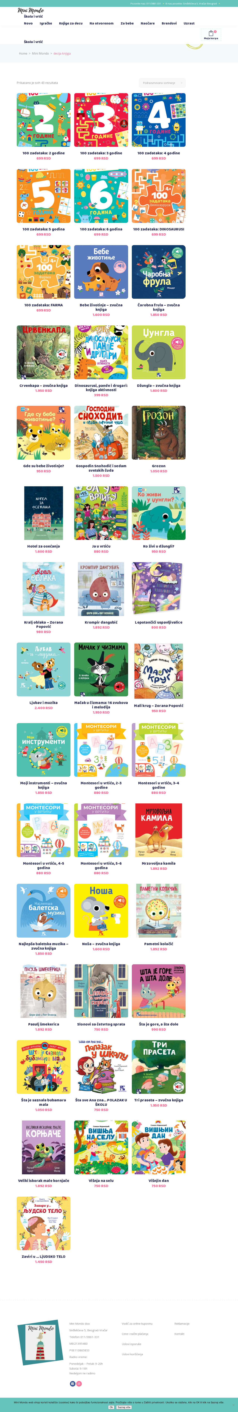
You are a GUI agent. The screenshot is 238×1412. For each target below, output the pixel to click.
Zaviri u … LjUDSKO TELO (44, 1257)
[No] (233, 1405)
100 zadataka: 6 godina (101, 229)
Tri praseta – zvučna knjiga (158, 1100)
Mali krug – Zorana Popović (158, 706)
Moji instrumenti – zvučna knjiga (43, 785)
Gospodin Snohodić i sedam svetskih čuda (101, 468)
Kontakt (179, 1334)
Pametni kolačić (158, 944)
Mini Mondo (40, 53)
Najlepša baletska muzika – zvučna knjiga (43, 946)
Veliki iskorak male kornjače (43, 1181)
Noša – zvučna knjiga (101, 944)
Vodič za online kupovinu (137, 1323)
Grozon (158, 466)
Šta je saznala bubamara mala (43, 1102)
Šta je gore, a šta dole (158, 1024)
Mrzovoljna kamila (159, 864)
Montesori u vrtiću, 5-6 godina (101, 866)
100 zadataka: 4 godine (158, 153)
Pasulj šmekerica (43, 1024)
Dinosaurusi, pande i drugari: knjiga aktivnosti (101, 388)
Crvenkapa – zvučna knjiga (44, 386)
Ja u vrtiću (101, 546)
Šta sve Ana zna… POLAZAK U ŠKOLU (101, 1102)
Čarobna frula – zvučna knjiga (159, 307)
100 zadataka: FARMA (43, 305)
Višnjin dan (159, 1181)
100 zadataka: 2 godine (43, 153)
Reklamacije (181, 1323)
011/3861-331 (153, 3)
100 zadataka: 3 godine (101, 153)
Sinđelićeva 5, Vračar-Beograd (200, 3)
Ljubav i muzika (44, 703)
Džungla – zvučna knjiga (159, 386)
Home (23, 53)
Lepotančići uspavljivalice (158, 623)
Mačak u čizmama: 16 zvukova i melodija (101, 705)
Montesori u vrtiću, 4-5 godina (43, 866)
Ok (111, 1407)
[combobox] (162, 83)
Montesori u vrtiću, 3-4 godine (158, 785)
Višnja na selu (101, 1181)
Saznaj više (124, 1407)
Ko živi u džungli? (158, 546)
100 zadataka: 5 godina (43, 229)
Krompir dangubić (101, 623)
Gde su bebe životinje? (43, 466)
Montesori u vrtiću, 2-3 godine (101, 785)
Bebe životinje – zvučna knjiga (101, 307)
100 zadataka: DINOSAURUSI (158, 229)
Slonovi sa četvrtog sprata (101, 1024)
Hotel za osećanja (43, 546)
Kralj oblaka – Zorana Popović (43, 625)
